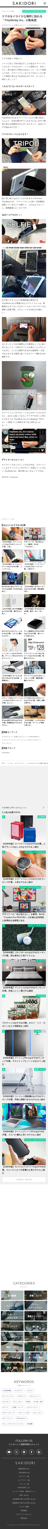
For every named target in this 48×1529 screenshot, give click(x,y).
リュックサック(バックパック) (13, 1424)
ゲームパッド (35, 1396)
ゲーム (23, 740)
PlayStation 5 (22, 1418)
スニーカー (38, 1412)
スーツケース (8, 1418)
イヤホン (6, 1401)
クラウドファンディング (11, 740)
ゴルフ (31, 1390)
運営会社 (24, 1518)
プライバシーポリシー (24, 1514)
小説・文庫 (38, 1401)
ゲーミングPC (24, 1412)
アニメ (6, 1407)
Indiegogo (13, 477)
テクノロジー (7, 743)
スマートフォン (33, 1407)
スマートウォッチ (9, 1412)
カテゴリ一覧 (24, 1476)
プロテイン (19, 1390)
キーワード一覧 (24, 1480)
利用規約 (24, 1510)
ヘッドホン (18, 1401)
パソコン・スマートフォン (34, 11)
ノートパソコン (9, 1396)
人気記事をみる (24, 1472)
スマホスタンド (7, 25)
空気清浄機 (7, 1390)
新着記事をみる (24, 1469)
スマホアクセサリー (34, 740)
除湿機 (30, 1424)
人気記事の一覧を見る (24, 1179)
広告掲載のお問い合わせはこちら (14, 808)
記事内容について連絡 (8, 519)
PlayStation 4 (34, 25)
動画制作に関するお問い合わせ (24, 1503)
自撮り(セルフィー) (21, 25)
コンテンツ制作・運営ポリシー (24, 1491)
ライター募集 (24, 1507)
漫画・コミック (18, 1407)
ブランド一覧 (24, 1484)
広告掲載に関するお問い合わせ (24, 1499)
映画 (28, 1401)
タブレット (22, 1396)
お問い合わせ (24, 1495)
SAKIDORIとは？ (24, 1488)
